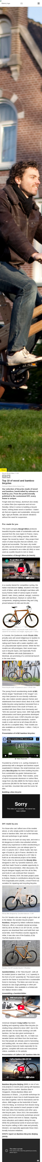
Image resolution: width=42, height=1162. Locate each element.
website (24, 1051)
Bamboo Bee (26, 1089)
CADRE (21, 881)
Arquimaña (10, 881)
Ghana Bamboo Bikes (19, 1092)
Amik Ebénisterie (25, 653)
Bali (22, 1036)
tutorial (26, 925)
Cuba (18, 1036)
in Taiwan (25, 1118)
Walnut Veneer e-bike (13, 990)
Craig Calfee (22, 1023)
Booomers (6, 1095)
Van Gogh (15, 985)
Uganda (11, 1036)
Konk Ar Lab (13, 852)
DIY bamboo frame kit (10, 1046)
